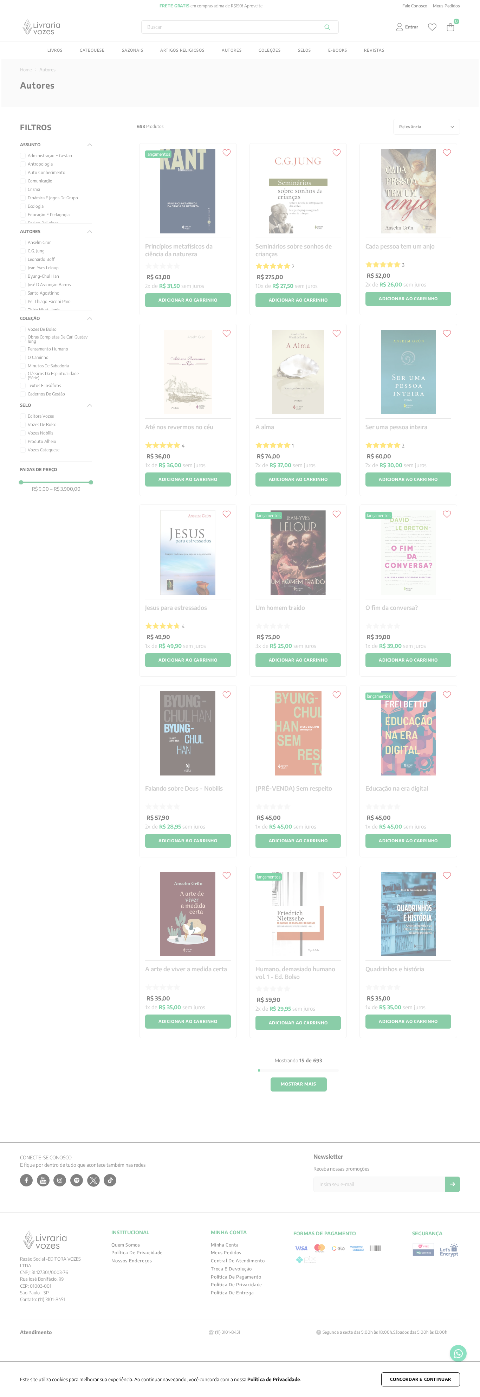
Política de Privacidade (273, 1379)
